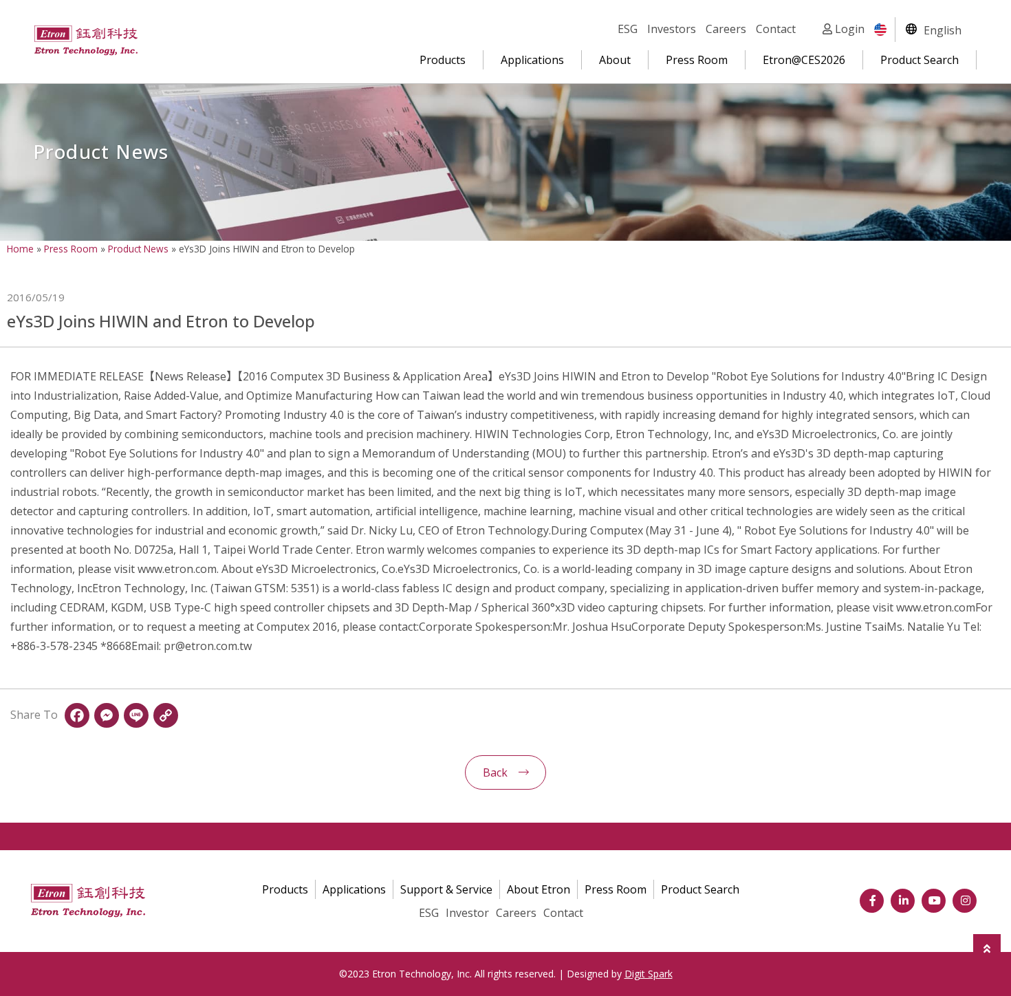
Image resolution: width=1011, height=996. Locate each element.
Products (443, 59)
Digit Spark (648, 973)
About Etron (538, 889)
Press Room (697, 59)
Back (495, 772)
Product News (138, 248)
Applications (532, 59)
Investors (671, 28)
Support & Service (446, 889)
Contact (776, 28)
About (615, 59)
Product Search (919, 59)
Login (848, 28)
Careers (726, 28)
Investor (467, 912)
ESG (628, 28)
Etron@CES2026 (804, 59)
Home (20, 248)
